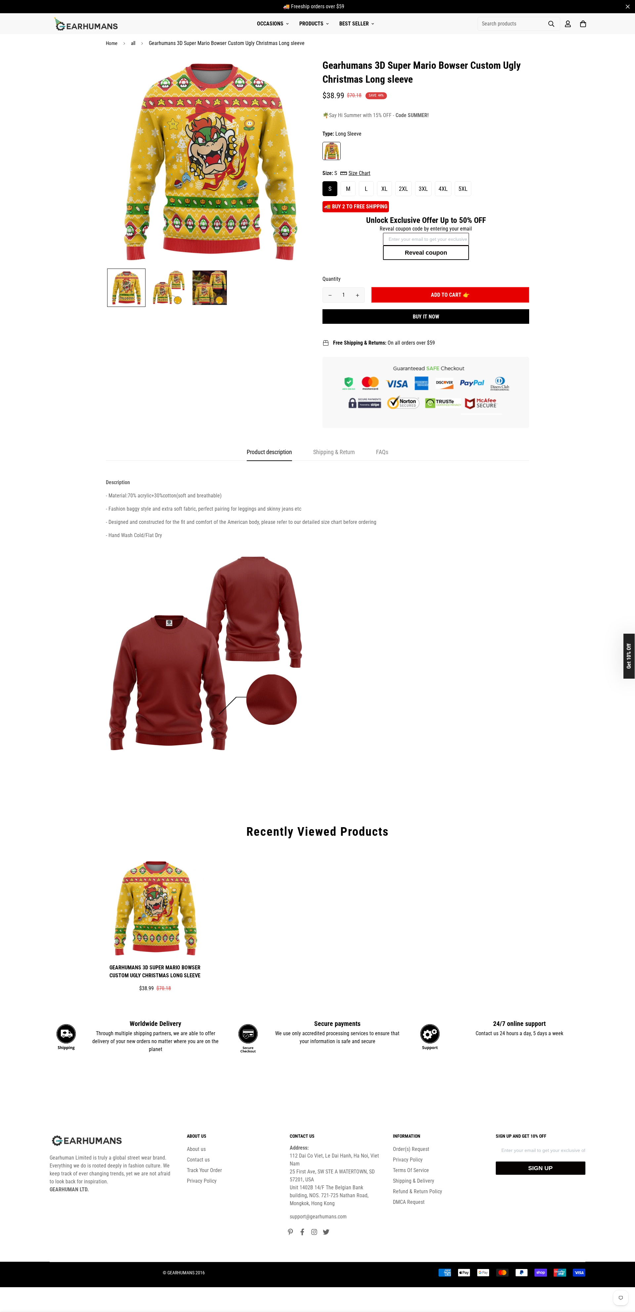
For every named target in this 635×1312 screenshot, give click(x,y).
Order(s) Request (411, 1149)
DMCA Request (409, 1202)
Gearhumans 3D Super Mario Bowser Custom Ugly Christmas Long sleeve (154, 971)
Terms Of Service (411, 1170)
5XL (463, 188)
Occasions (270, 24)
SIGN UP (540, 1168)
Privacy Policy (202, 1181)
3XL (423, 188)
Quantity (331, 279)
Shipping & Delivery (413, 1181)
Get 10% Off (629, 656)
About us (196, 1149)
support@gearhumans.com (318, 1216)
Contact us (198, 1160)
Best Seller (354, 24)
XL (384, 188)
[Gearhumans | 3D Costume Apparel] (87, 24)
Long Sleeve (331, 151)
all (133, 43)
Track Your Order (204, 1170)
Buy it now (426, 317)
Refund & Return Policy (417, 1191)
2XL (403, 188)
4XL (443, 188)
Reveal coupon (426, 252)
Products (311, 24)
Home (111, 43)
